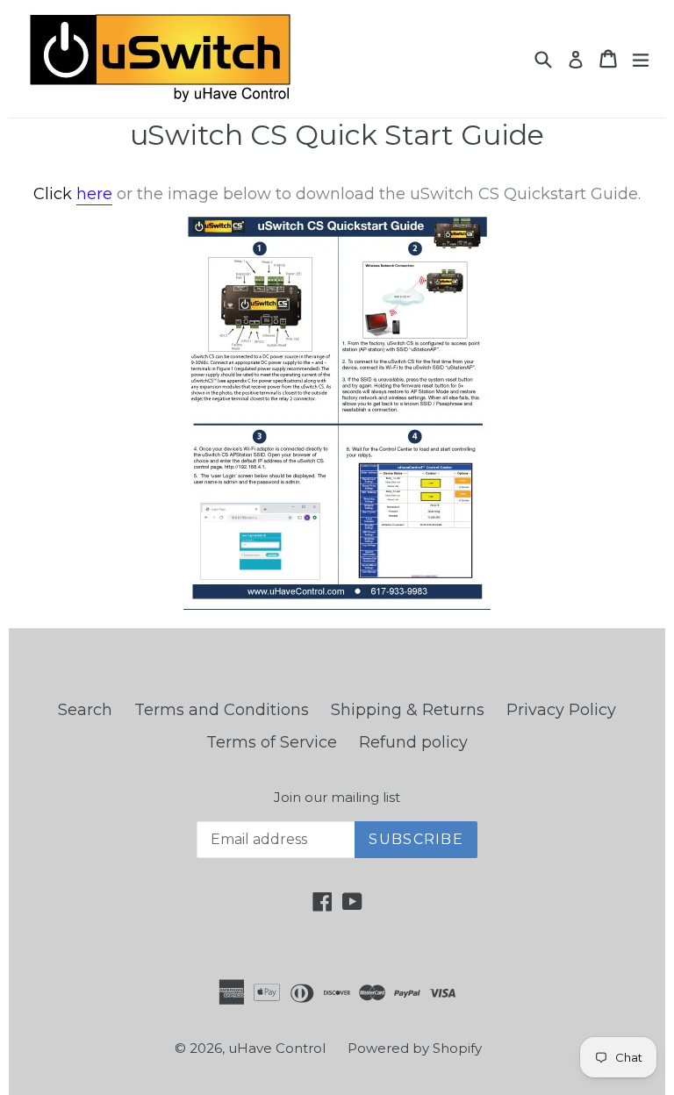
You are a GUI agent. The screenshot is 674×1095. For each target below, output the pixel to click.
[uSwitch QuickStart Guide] (337, 599)
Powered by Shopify (415, 1048)
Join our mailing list (337, 797)
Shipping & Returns (407, 709)
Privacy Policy (561, 709)
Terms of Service (271, 742)
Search (85, 709)
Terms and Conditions (221, 709)
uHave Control (277, 1048)
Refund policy (413, 742)
